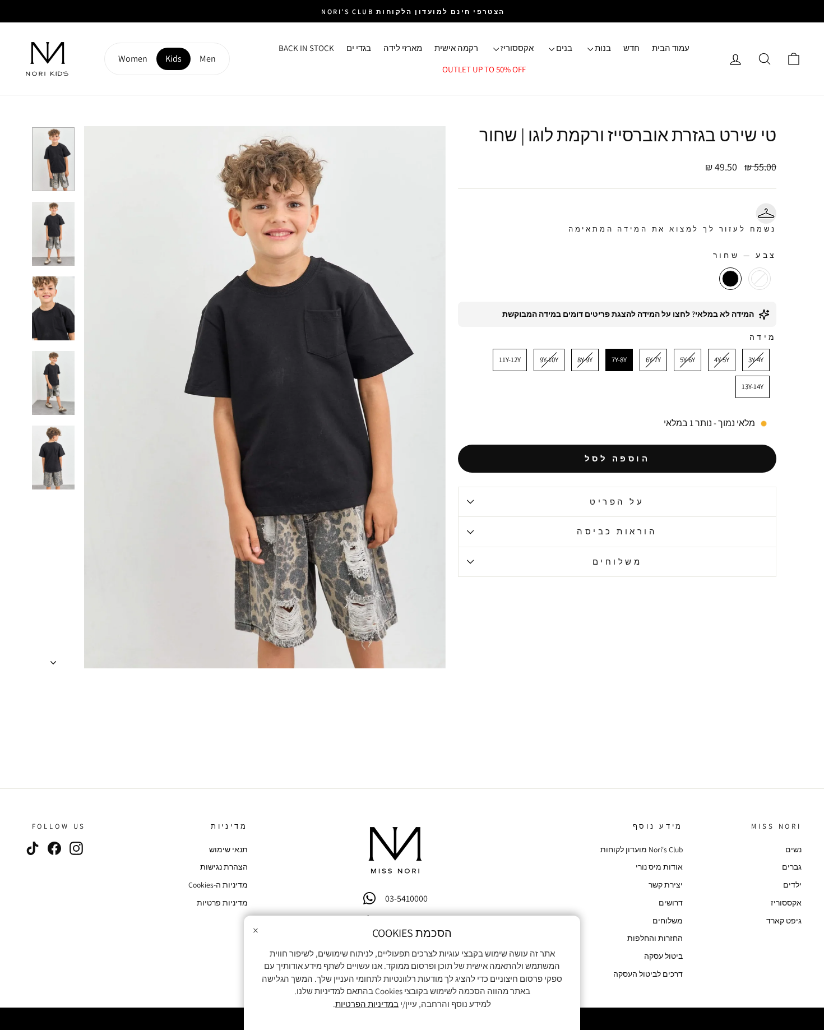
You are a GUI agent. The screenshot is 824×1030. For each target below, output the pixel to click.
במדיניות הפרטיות (367, 1004)
